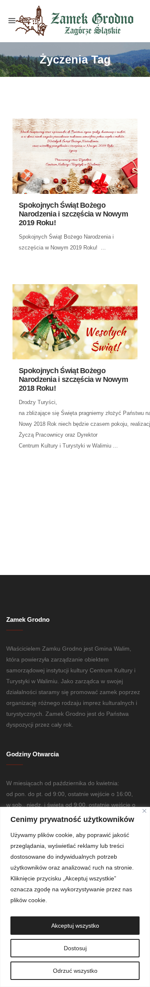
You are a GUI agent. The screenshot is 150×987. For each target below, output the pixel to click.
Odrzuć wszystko (75, 970)
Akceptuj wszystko (75, 925)
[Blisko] (144, 811)
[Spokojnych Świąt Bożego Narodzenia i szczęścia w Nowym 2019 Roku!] (75, 156)
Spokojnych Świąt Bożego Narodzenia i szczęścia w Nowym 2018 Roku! (73, 379)
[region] (75, 897)
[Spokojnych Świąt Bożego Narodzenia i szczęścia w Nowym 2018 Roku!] (75, 321)
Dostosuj (75, 948)
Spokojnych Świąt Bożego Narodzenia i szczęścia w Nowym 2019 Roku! (73, 214)
